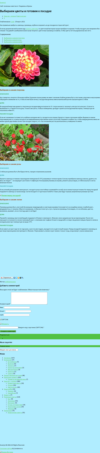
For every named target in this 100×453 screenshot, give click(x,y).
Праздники (8, 411)
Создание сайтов (6, 448)
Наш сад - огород (10, 16)
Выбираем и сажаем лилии (13, 42)
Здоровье (11, 401)
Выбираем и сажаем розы (12, 40)
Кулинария (7, 360)
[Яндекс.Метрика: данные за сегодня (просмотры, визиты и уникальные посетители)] (6, 452)
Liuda (12, 22)
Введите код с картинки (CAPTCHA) (30, 327)
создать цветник (32, 29)
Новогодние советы (15, 413)
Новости (7, 395)
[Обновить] (4, 324)
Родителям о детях (14, 407)
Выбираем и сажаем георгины (14, 38)
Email (2, 311)
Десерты (11, 366)
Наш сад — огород (10, 381)
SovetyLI (3, 3)
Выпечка (11, 364)
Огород (10, 385)
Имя (2, 307)
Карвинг (11, 391)
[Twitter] (16, 277)
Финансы (11, 409)
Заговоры (7, 358)
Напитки (11, 371)
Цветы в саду (21, 16)
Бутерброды (12, 362)
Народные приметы (11, 377)
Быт (9, 399)
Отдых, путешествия (15, 405)
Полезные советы (10, 397)
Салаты (10, 373)
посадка (13, 282)
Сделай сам (12, 393)
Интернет (11, 403)
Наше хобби (8, 389)
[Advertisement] (28, 256)
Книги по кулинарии (15, 368)
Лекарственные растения (13, 375)
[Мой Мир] (21, 277)
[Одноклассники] (18, 277)
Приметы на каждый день (17, 379)
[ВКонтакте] (14, 277)
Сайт (1, 315)
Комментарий (5, 304)
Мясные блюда (13, 370)
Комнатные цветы (14, 383)
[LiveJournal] (23, 277)
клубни (7, 282)
